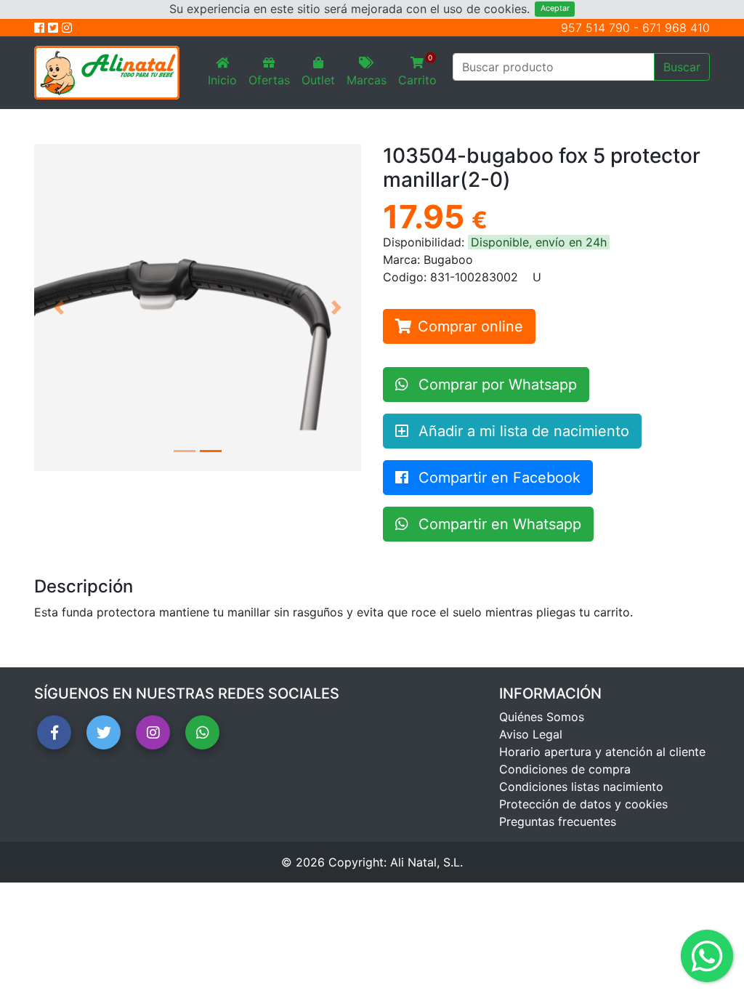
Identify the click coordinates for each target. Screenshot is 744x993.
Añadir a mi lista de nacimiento (521, 431)
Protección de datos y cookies (583, 804)
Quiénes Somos (541, 716)
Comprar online (470, 326)
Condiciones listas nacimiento (581, 786)
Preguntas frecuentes (557, 821)
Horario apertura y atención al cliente (602, 751)
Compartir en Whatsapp (497, 524)
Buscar (681, 67)
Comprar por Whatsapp (495, 384)
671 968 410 (676, 27)
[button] (59, 307)
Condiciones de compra (565, 769)
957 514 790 (595, 27)
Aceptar (555, 8)
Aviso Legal (530, 734)
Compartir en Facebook (497, 477)
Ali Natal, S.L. (426, 862)
